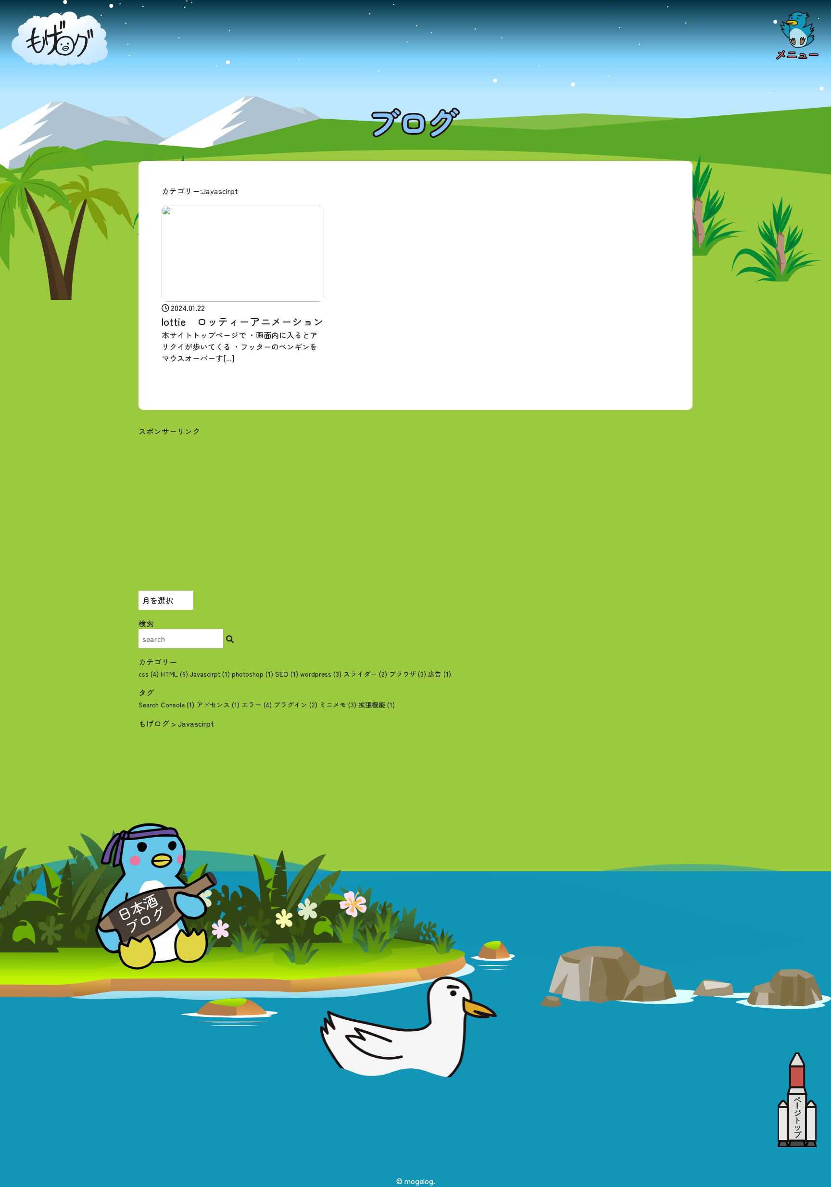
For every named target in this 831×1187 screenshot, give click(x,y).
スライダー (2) (365, 674)
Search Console (166, 704)
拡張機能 (376, 704)
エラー (256, 704)
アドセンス (217, 704)
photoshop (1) (252, 674)
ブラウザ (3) (407, 674)
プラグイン (295, 704)
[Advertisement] (415, 504)
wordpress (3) (320, 674)
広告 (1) (439, 674)
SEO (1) (286, 674)
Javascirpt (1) (210, 674)
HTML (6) (174, 674)
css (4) (148, 674)
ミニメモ (337, 704)
